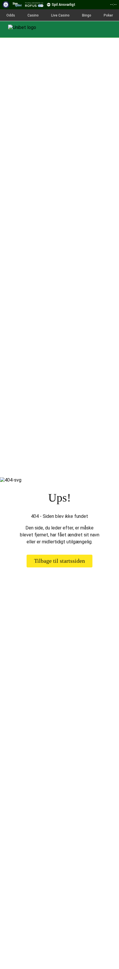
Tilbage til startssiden (59, 561)
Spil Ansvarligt (63, 5)
